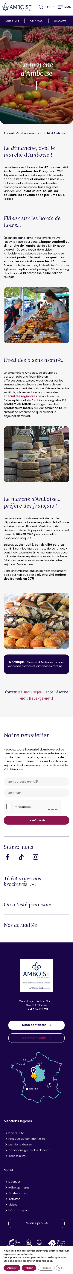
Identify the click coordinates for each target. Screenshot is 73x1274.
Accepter (11, 1267)
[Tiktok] (24, 857)
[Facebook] (10, 857)
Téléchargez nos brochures (22, 881)
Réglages (46, 1267)
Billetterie (12, 20)
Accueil (9, 133)
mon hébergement (36, 698)
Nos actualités (20, 924)
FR (49, 6)
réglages (47, 1261)
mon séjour (34, 692)
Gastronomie (25, 133)
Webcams (60, 20)
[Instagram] (38, 857)
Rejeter (29, 1267)
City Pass (36, 20)
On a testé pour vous (28, 904)
